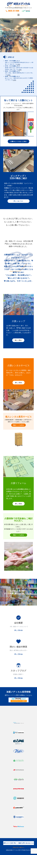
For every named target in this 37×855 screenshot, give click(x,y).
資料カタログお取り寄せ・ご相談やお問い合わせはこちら (18, 843)
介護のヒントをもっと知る (18, 141)
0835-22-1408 (13, 10)
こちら (18, 64)
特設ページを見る (18, 425)
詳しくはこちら (18, 201)
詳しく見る (18, 340)
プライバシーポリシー (18, 847)
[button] (6, 124)
